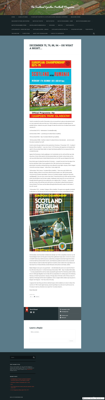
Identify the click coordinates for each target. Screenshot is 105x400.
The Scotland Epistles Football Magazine (52, 7)
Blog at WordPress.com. (16, 397)
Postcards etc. (70, 25)
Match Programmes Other (19, 25)
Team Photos (89, 29)
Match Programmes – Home (65, 21)
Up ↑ (94, 397)
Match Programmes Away (83, 21)
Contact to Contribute (57, 33)
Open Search (94, 33)
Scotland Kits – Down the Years (21, 29)
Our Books (52, 25)
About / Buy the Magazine (40, 33)
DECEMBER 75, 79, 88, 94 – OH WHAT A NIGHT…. (51, 47)
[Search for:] (22, 357)
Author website (34, 312)
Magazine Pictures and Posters (20, 21)
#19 (12, 384)
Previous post (65, 315)
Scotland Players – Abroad (40, 29)
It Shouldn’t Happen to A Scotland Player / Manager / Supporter (49, 17)
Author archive (31, 312)
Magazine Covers (75, 17)
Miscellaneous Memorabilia (38, 25)
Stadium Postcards (76, 29)
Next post (64, 317)
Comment (71, 340)
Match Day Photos (38, 21)
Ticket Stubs (26, 33)
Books (13, 17)
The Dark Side (15, 33)
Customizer (29, 369)
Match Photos (50, 21)
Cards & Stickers (23, 17)
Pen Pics (60, 25)
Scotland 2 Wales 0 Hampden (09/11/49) (20, 382)
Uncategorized (65, 311)
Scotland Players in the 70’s (60, 29)
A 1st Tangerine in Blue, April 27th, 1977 (20, 390)
